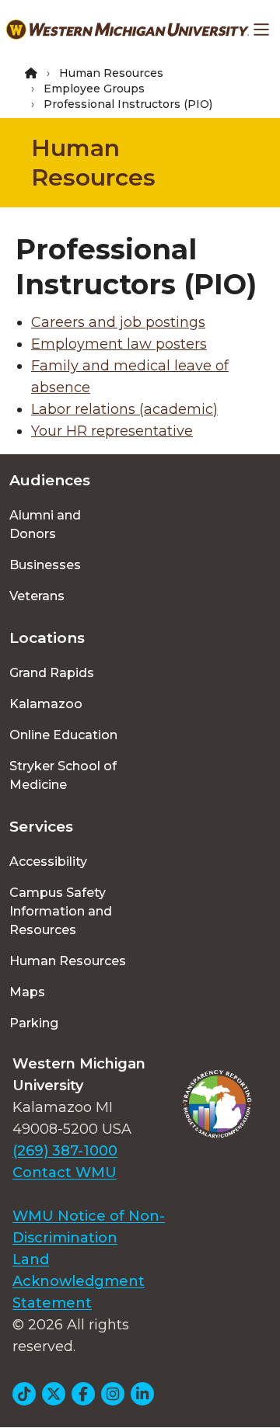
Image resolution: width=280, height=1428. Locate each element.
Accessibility (48, 861)
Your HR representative (112, 431)
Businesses (45, 565)
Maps (27, 992)
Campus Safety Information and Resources (60, 911)
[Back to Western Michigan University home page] (127, 29)
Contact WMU (64, 1172)
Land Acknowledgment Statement (78, 1281)
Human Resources (111, 73)
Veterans (37, 596)
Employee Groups (94, 89)
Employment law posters (119, 344)
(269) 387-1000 (64, 1150)
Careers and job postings (118, 322)
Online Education (63, 735)
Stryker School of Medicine (63, 775)
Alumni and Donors (45, 524)
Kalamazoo (45, 704)
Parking (33, 1023)
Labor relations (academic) (124, 409)
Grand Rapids (51, 672)
